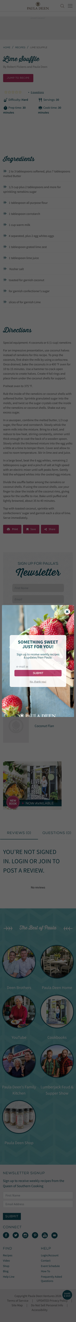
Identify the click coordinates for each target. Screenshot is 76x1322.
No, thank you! (38, 681)
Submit (38, 673)
